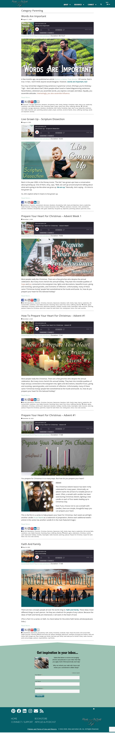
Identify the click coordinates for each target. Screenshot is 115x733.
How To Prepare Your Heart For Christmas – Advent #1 (53, 315)
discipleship (50, 108)
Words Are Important (33, 16)
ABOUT (66, 5)
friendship (64, 108)
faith (55, 108)
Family (60, 104)
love (22, 110)
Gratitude (62, 632)
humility (64, 306)
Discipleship (51, 104)
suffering (79, 110)
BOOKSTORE (41, 718)
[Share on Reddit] (29, 101)
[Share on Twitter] (25, 101)
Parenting (47, 106)
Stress (67, 106)
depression (36, 108)
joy (77, 108)
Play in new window (41, 36)
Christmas (44, 303)
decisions (24, 208)
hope (69, 108)
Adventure (26, 205)
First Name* (38, 675)
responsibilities (43, 638)
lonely (69, 306)
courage (30, 108)
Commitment (39, 205)
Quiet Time (62, 106)
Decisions (46, 205)
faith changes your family (43, 636)
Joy (84, 104)
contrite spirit (39, 306)
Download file (26, 36)
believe (53, 634)
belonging (58, 634)
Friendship (71, 104)
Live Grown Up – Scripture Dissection (43, 119)
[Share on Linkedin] (35, 101)
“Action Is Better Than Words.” (66, 79)
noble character (28, 110)
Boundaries (30, 303)
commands (24, 108)
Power (52, 106)
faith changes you (30, 636)
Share (50, 33)
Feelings (65, 104)
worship (32, 111)
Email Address (39, 688)
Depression (38, 104)
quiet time (83, 208)
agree (89, 304)
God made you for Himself (71, 636)
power (50, 110)
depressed (47, 306)
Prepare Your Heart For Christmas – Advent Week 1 (51, 216)
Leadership (89, 104)
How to (81, 104)
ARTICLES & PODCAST (45, 722)
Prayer (56, 106)
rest (61, 308)
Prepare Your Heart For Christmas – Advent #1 (48, 415)
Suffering (72, 106)
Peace (57, 304)
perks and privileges (27, 638)
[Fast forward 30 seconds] (66, 30)
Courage (31, 104)
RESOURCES (78, 5)
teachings (85, 110)
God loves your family (57, 636)
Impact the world (74, 632)
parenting (40, 110)
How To (74, 108)
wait (79, 308)
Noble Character (35, 106)
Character (25, 104)
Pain (42, 106)
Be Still (25, 303)
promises (59, 110)
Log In (107, 2)
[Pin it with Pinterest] (32, 101)
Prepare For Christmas (32, 308)
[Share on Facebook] (22, 101)
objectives (66, 208)
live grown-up (58, 208)
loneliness (88, 108)
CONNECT (91, 5)
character (74, 207)
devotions (43, 108)
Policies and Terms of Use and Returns (42, 729)
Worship (78, 106)
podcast (45, 110)
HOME (14, 718)
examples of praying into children (78, 634)
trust (76, 308)
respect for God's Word (52, 308)
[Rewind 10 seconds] (51, 30)
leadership (82, 108)
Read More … (26, 97)
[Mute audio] (43, 30)
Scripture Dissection (50, 207)
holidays (58, 306)
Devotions (44, 104)
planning (90, 306)
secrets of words (67, 110)
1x (58, 30)
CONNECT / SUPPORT (22, 722)
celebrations (24, 306)
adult (63, 207)
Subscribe (43, 33)
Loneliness (24, 106)
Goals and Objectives (73, 205)
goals (45, 208)
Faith (56, 104)
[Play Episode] (38, 29)
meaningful (74, 306)
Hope (76, 104)
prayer (54, 110)
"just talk (85, 106)
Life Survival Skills (88, 531)
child (79, 207)
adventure (68, 207)
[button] (101, 4)
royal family (51, 638)
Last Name (38, 681)
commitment (85, 207)
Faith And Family (31, 544)
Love (29, 106)
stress (74, 110)
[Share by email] (38, 101)
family (59, 108)
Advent (85, 304)
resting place (66, 308)
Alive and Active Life (44, 634)
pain (35, 110)
